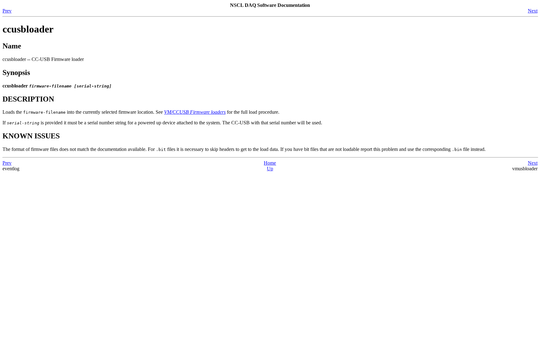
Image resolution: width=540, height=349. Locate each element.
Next (533, 10)
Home (270, 163)
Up (270, 168)
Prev (7, 10)
